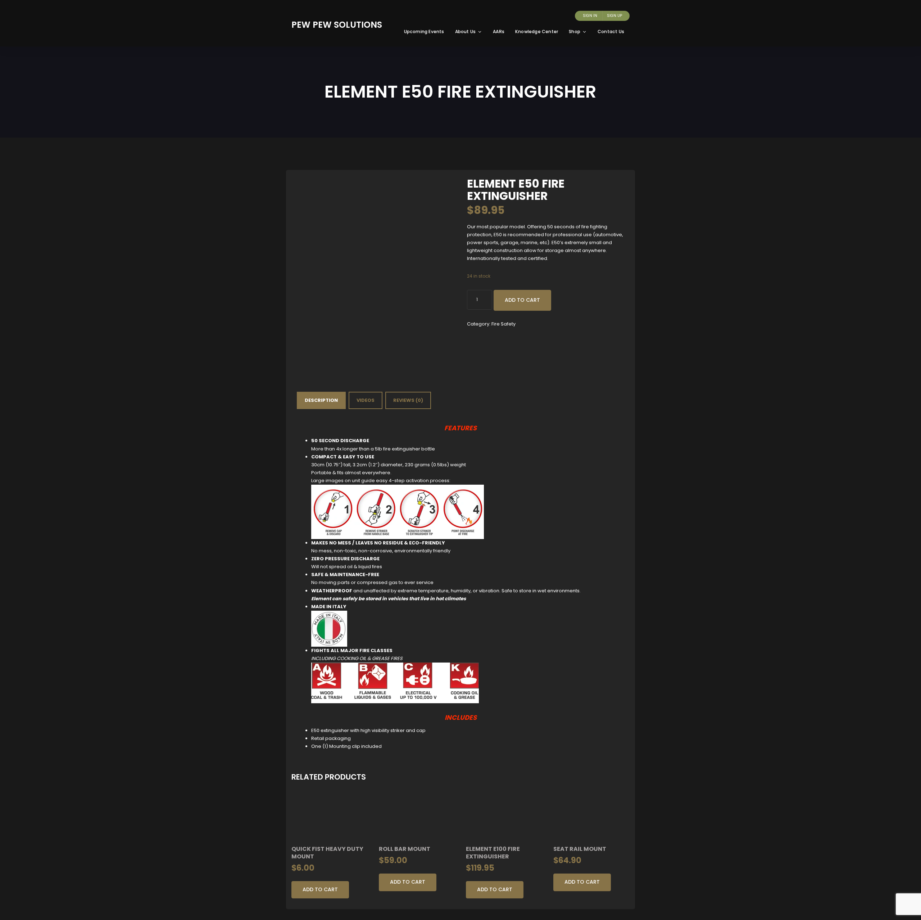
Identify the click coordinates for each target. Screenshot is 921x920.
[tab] (321, 400)
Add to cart (522, 300)
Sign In (590, 15)
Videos (366, 400)
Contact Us (611, 31)
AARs (498, 31)
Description (321, 400)
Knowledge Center (536, 31)
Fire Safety (503, 323)
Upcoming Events (424, 31)
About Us (465, 31)
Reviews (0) (408, 400)
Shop (574, 31)
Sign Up (614, 15)
